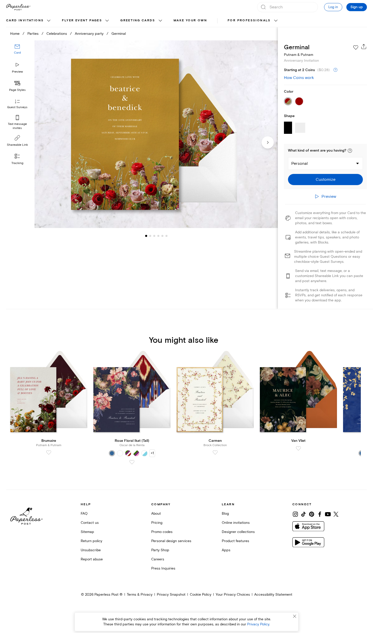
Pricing (156, 523)
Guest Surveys (17, 107)
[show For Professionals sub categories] (276, 21)
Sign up (356, 7)
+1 (152, 453)
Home (15, 33)
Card (17, 53)
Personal (299, 163)
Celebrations (56, 33)
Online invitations (236, 523)
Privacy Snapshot (171, 594)
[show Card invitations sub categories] (49, 21)
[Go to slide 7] (166, 236)
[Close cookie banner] (295, 616)
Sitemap (87, 532)
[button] (349, 150)
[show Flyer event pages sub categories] (107, 21)
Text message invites (17, 126)
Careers (157, 559)
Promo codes (162, 532)
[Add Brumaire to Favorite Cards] (49, 452)
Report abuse (92, 559)
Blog (225, 513)
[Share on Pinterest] (312, 514)
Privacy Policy (258, 624)
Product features (235, 541)
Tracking (17, 163)
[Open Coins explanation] (335, 70)
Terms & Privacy (139, 594)
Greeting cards (137, 20)
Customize (325, 179)
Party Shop (160, 550)
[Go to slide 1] (146, 236)
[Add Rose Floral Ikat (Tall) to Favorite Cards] (132, 462)
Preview (17, 72)
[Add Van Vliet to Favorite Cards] (298, 448)
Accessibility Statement (273, 594)
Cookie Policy (200, 594)
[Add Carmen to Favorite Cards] (215, 452)
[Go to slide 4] (154, 236)
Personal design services (171, 541)
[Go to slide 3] (150, 236)
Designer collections (238, 532)
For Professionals (249, 20)
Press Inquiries (163, 568)
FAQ (84, 513)
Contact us (90, 523)
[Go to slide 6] (162, 236)
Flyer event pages (82, 20)
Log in (333, 7)
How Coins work (299, 77)
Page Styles (17, 90)
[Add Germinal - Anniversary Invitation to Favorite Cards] (356, 47)
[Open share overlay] (364, 46)
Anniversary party (89, 33)
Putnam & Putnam (298, 55)
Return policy (91, 541)
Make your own (190, 20)
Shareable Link (17, 145)
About (156, 513)
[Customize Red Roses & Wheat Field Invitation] (156, 134)
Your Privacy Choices (233, 594)
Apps (226, 550)
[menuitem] (29, 21)
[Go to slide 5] (158, 236)
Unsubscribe (91, 550)
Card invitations (25, 20)
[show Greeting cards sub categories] (160, 21)
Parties (33, 33)
